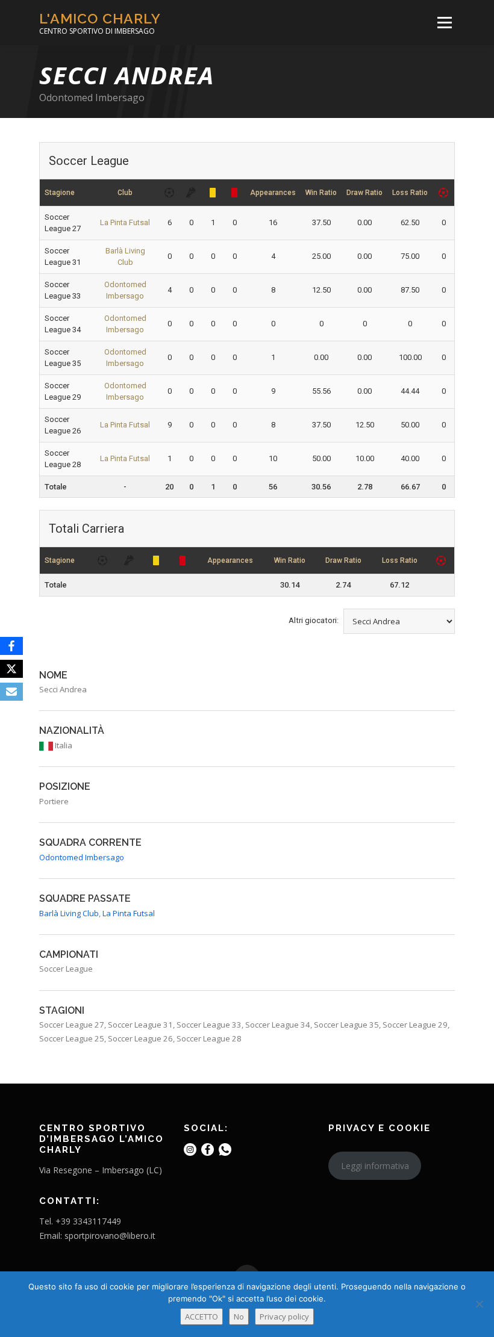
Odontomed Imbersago (92, 97)
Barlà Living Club (69, 913)
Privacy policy (284, 1316)
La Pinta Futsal (125, 222)
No (239, 1316)
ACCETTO (201, 1316)
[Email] (11, 692)
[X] (11, 669)
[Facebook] (11, 646)
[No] (479, 1304)
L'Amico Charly (100, 18)
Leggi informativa (375, 1165)
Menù (444, 22)
